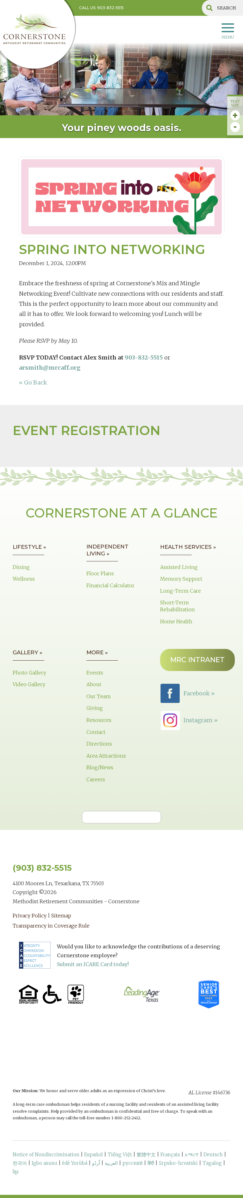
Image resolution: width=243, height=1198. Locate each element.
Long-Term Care (180, 591)
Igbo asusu (44, 1163)
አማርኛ (192, 1155)
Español (93, 1155)
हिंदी (150, 1163)
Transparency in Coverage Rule (51, 926)
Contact (95, 732)
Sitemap (61, 915)
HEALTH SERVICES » (188, 547)
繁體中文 (146, 1155)
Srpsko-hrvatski (178, 1163)
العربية (111, 1163)
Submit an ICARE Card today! (93, 964)
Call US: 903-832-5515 (101, 7)
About (93, 684)
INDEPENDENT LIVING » (107, 550)
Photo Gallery (29, 672)
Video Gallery (29, 684)
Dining (21, 567)
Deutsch (213, 1155)
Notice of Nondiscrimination (46, 1155)
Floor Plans (100, 573)
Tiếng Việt (120, 1155)
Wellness (24, 579)
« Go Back (33, 382)
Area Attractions (106, 756)
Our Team (98, 696)
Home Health (176, 621)
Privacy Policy (30, 915)
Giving (94, 708)
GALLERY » (27, 652)
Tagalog (212, 1163)
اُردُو (96, 1163)
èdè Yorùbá (74, 1163)
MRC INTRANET (197, 660)
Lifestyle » (29, 547)
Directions (99, 744)
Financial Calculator (110, 585)
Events (94, 672)
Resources (98, 720)
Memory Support (181, 579)
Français (170, 1155)
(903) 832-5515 (42, 868)
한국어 (20, 1163)
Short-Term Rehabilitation (177, 606)
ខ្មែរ (15, 1172)
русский (132, 1163)
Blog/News (99, 767)
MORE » (97, 652)
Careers (95, 779)
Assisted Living (179, 567)
